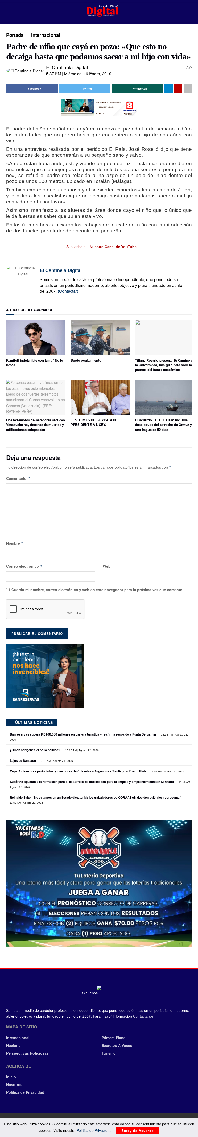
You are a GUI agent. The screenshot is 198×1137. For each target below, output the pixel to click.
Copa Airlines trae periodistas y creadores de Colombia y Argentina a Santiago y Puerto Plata (78, 771)
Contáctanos (143, 1016)
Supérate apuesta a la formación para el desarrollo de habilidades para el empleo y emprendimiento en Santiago (92, 781)
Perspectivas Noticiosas (27, 1053)
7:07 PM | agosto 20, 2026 (167, 771)
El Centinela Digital (67, 67)
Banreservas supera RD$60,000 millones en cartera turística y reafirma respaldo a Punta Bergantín (83, 734)
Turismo (109, 1053)
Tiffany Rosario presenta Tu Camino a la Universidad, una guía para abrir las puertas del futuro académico (164, 365)
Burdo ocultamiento (86, 360)
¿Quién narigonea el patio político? (35, 750)
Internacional (45, 35)
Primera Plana (114, 1037)
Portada (14, 35)
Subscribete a (101, 246)
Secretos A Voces (117, 1045)
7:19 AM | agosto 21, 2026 (56, 760)
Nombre (14, 543)
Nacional (14, 1045)
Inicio (11, 1076)
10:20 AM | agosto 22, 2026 (81, 750)
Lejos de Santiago (23, 760)
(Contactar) (68, 291)
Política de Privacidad (25, 1092)
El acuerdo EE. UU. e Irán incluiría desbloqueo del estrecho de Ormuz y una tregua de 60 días (163, 424)
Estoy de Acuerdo (137, 1130)
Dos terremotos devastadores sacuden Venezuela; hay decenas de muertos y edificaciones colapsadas (35, 424)
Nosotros (14, 1084)
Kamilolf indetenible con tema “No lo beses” (34, 362)
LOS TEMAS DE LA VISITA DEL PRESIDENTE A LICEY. (95, 422)
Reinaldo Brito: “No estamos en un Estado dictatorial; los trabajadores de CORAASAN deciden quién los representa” (95, 797)
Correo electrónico (24, 566)
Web (107, 566)
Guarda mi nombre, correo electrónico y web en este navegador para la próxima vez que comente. (97, 589)
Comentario (18, 478)
